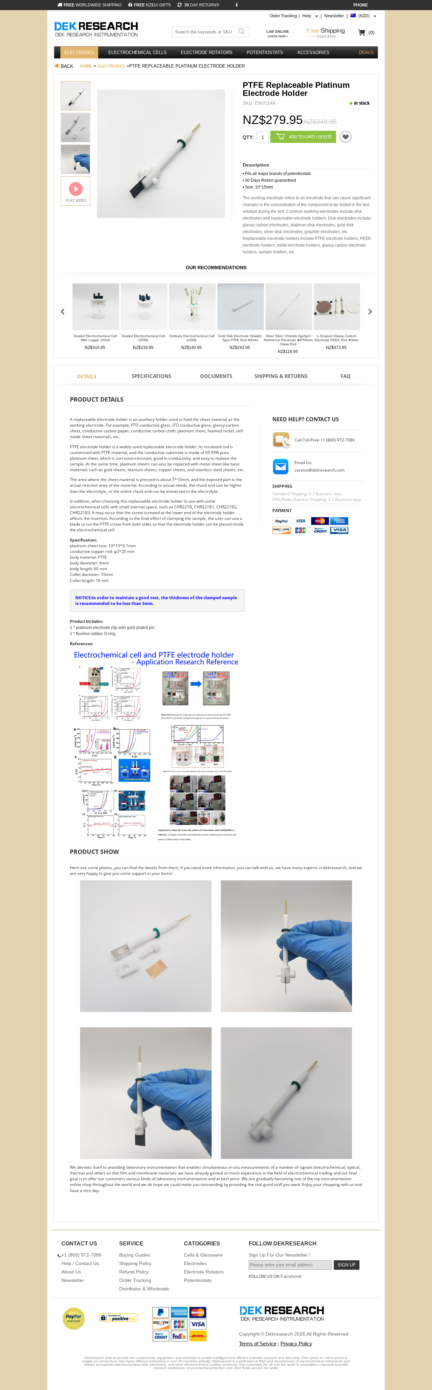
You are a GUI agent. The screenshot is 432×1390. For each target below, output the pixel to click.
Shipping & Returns (280, 376)
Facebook (291, 1276)
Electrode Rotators (207, 52)
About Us (71, 1271)
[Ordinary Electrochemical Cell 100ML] (192, 308)
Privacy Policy (296, 1343)
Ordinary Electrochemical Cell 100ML (191, 338)
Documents (216, 376)
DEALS (366, 52)
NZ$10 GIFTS (152, 5)
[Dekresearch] (97, 30)
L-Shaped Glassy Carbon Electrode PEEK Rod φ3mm (336, 338)
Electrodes (79, 52)
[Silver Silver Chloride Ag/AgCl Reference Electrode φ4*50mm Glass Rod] (289, 308)
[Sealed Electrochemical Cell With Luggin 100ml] (96, 308)
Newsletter (334, 16)
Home (86, 66)
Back (67, 66)
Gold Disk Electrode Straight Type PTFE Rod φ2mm (240, 338)
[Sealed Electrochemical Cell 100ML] (144, 308)
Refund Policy (133, 1271)
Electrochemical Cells (137, 52)
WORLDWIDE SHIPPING (93, 5)
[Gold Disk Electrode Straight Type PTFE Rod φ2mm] (240, 308)
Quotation (346, 137)
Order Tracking (283, 16)
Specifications (151, 376)
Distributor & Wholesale (144, 1288)
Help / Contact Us (80, 1263)
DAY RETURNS (201, 5)
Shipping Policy (135, 1263)
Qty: (248, 137)
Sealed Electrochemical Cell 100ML (143, 338)
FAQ (346, 376)
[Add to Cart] (303, 137)
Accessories (313, 52)
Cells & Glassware (203, 1255)
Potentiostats (265, 52)
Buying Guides (134, 1255)
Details (86, 376)
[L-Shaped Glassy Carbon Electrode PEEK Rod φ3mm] (337, 308)
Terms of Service (257, 1343)
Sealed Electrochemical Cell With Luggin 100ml (95, 338)
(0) (372, 32)
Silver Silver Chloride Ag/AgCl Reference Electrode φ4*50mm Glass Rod (288, 340)
